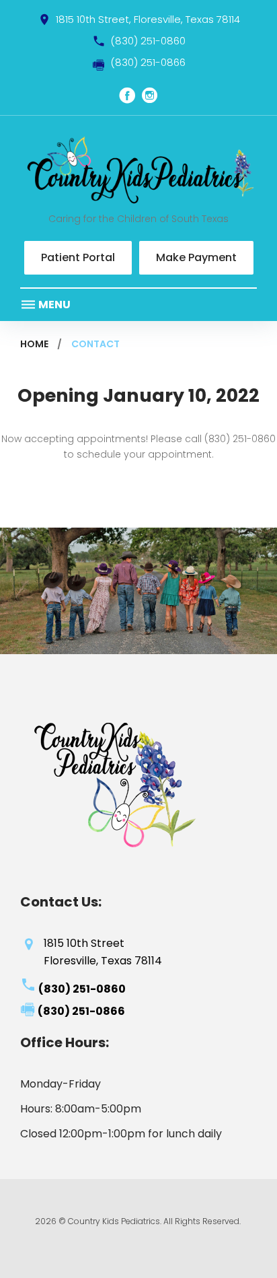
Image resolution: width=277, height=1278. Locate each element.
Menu (53, 304)
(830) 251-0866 (148, 62)
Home (34, 344)
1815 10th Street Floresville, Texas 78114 (103, 952)
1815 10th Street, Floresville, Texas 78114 (148, 19)
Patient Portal (78, 257)
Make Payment (196, 257)
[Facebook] (127, 95)
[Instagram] (150, 95)
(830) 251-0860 (148, 41)
